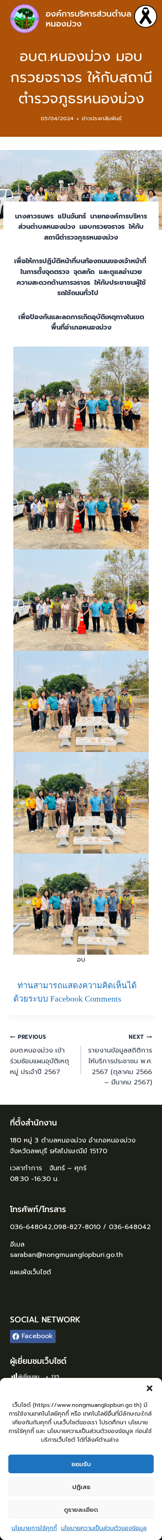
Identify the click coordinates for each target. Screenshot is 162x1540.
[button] (149, 1388)
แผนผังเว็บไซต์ (32, 1272)
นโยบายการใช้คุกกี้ (34, 1528)
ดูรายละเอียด (81, 1509)
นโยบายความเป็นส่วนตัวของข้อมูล (104, 1528)
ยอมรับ (81, 1464)
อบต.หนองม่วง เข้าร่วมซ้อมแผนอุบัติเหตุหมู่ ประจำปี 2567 (39, 1055)
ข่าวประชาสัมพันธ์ (102, 118)
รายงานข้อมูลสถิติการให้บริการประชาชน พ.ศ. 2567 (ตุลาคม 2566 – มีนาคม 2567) (120, 1060)
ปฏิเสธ (81, 1486)
